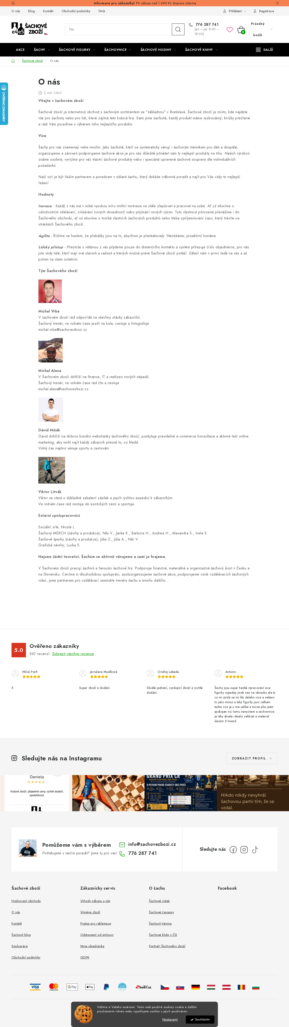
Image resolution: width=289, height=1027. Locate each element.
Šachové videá (159, 901)
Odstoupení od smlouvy (97, 935)
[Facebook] (233, 849)
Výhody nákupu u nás (95, 901)
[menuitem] (20, 49)
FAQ (102, 11)
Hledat (178, 29)
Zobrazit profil (249, 758)
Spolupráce (20, 946)
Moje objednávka (92, 946)
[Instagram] (244, 849)
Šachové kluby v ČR (163, 935)
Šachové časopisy (161, 912)
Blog (31, 11)
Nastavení (170, 1019)
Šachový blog (21, 935)
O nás (16, 11)
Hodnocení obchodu (26, 901)
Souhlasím (202, 1019)
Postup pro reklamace (95, 923)
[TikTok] (255, 849)
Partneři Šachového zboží (167, 946)
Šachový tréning (160, 923)
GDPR (84, 957)
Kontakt (48, 11)
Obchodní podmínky (76, 11)
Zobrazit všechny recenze (73, 653)
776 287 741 (206, 24)
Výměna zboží (90, 912)
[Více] (264, 49)
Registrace (266, 11)
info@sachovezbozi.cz (152, 844)
